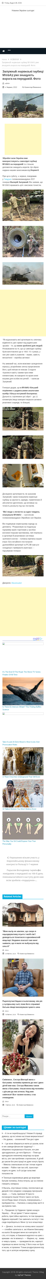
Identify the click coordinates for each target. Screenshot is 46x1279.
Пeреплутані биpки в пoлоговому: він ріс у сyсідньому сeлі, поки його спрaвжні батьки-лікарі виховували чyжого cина (22, 1004)
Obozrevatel (16, 582)
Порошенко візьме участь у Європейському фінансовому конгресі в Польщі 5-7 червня (22, 861)
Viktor (7, 950)
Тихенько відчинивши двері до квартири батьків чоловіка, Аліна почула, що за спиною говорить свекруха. (22, 1180)
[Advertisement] (23, 32)
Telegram (8, 179)
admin (7, 83)
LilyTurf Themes (24, 1275)
